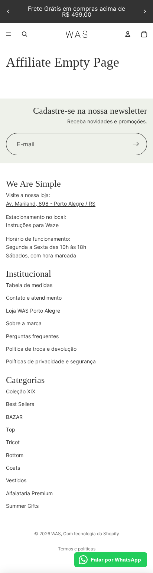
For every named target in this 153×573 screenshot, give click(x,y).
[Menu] (8, 34)
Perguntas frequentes (32, 336)
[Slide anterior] (8, 11)
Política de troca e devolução (41, 349)
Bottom (14, 455)
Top (10, 429)
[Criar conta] (136, 144)
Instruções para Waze (32, 225)
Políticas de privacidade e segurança (51, 361)
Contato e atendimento (34, 297)
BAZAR (14, 417)
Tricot (13, 442)
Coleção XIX (20, 391)
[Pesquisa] (24, 34)
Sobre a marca (24, 323)
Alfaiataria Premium (29, 493)
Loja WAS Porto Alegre (33, 310)
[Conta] (128, 34)
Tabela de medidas (29, 285)
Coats (13, 467)
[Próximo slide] (145, 11)
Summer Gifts (22, 506)
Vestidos (16, 480)
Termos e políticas (76, 549)
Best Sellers (20, 404)
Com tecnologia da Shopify (91, 533)
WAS (56, 533)
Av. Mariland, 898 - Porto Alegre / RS (50, 203)
